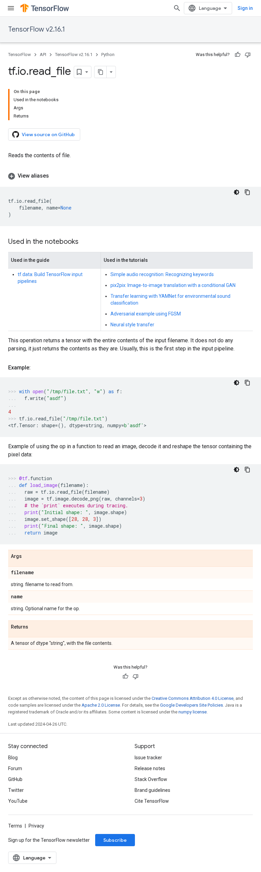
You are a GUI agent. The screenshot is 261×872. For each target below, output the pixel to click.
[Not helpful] (248, 55)
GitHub (15, 779)
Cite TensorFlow (152, 801)
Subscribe (115, 840)
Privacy (36, 826)
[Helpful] (237, 55)
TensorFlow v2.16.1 (36, 29)
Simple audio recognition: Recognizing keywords (162, 274)
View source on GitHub (48, 134)
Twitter (16, 790)
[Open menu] (11, 8)
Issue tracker (148, 757)
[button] (130, 176)
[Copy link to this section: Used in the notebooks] (85, 242)
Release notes (150, 768)
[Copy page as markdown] (100, 72)
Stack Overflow (151, 779)
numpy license (192, 711)
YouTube (18, 801)
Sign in (245, 8)
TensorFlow (19, 54)
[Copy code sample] (247, 192)
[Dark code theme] (236, 192)
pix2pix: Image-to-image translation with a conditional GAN (173, 285)
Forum (15, 768)
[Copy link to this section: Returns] (35, 627)
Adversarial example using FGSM (145, 313)
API (43, 54)
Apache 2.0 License (101, 705)
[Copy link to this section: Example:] (37, 368)
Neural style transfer (132, 324)
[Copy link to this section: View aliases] (56, 176)
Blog (13, 757)
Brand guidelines (152, 790)
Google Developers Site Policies (191, 705)
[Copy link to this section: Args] (28, 556)
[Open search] (177, 8)
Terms (15, 826)
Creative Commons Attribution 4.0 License (192, 698)
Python (108, 54)
